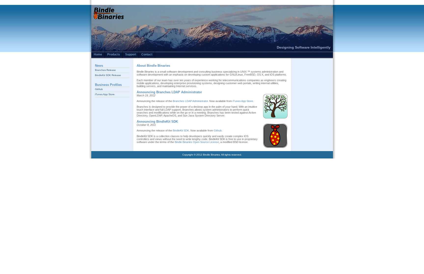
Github (218, 130)
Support (130, 54)
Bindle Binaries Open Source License (197, 142)
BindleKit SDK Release (108, 75)
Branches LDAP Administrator (190, 101)
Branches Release (105, 70)
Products (113, 54)
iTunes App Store (105, 94)
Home (98, 54)
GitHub (99, 89)
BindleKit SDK (181, 130)
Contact (146, 54)
